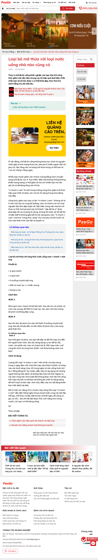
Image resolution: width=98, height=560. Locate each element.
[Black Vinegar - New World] (49, 31)
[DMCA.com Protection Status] (86, 543)
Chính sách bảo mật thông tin (14, 521)
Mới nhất (72, 2)
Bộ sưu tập (26, 2)
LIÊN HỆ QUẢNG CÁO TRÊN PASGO (29, 107)
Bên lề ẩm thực (23, 52)
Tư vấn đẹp (81, 79)
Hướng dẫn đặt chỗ (41, 496)
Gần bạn (16, 2)
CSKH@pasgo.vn (33, 539)
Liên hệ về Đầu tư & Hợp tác (45, 524)
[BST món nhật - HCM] (85, 158)
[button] (7, 459)
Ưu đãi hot (62, 2)
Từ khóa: (80, 65)
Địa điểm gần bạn (71, 493)
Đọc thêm (54, 148)
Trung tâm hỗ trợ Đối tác (43, 515)
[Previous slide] (3, 31)
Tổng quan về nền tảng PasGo (46, 493)
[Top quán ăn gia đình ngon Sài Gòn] (85, 94)
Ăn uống (36, 2)
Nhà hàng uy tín (50, 2)
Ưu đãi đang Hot (71, 498)
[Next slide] (94, 31)
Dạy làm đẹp (82, 72)
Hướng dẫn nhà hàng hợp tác (45, 518)
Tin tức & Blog (8, 52)
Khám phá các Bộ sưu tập (74, 501)
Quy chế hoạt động (10, 518)
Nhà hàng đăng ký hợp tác (44, 521)
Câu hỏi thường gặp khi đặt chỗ (46, 498)
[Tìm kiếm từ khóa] (91, 59)
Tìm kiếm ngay (70, 496)
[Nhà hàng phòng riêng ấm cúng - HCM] (85, 137)
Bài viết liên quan (15, 447)
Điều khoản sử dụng (11, 515)
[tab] (46, 47)
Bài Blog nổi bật (84, 171)
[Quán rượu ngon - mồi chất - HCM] (85, 116)
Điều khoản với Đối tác (12, 524)
